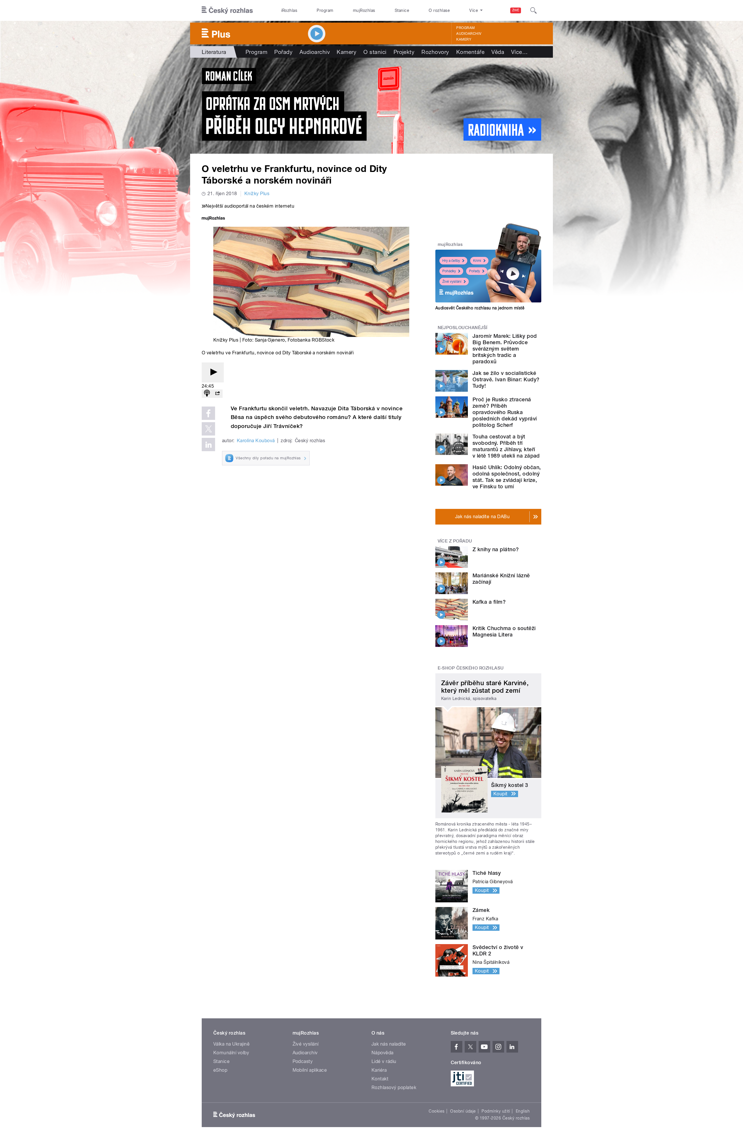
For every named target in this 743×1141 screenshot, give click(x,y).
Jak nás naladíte (389, 1044)
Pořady (283, 52)
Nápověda (383, 1052)
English (523, 1111)
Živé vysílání (451, 282)
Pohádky (449, 271)
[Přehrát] (213, 372)
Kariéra (379, 1070)
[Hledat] (533, 10)
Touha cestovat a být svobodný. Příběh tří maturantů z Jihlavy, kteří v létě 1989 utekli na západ (506, 446)
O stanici (374, 52)
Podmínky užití (495, 1111)
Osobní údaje (463, 1111)
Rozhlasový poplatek (394, 1087)
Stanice (402, 10)
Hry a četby (451, 261)
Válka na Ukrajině (231, 1044)
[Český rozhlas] (227, 10)
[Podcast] (207, 393)
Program (325, 10)
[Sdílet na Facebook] (208, 413)
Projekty (404, 52)
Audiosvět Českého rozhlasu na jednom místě (479, 308)
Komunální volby (231, 1052)
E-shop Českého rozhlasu (471, 668)
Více (519, 52)
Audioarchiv (468, 34)
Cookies (436, 1111)
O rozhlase (439, 10)
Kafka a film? (489, 602)
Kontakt (380, 1079)
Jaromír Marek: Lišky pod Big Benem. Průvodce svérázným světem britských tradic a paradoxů (505, 348)
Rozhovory (435, 52)
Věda (497, 52)
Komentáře (470, 52)
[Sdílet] (217, 393)
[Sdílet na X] (208, 429)
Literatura (214, 52)
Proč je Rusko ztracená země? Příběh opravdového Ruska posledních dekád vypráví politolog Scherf (505, 412)
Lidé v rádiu (384, 1061)
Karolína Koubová (256, 440)
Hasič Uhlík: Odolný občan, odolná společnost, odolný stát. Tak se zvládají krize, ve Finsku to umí (507, 476)
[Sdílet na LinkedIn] (208, 444)
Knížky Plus (256, 193)
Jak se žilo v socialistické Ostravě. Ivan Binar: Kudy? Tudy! (506, 379)
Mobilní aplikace (310, 1070)
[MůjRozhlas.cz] (213, 219)
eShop (220, 1070)
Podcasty (303, 1061)
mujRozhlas (364, 10)
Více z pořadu (455, 541)
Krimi (477, 261)
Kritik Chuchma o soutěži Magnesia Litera (504, 631)
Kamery (463, 39)
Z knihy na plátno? (496, 549)
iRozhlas (289, 10)
